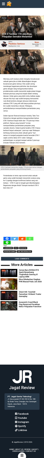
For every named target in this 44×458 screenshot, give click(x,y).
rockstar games (9, 251)
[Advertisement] (22, 213)
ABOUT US (19, 449)
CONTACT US (31, 451)
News (10, 18)
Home (4, 18)
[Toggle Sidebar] (4, 4)
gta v (16, 248)
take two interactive (24, 251)
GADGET (35, 449)
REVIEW (27, 449)
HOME (11, 449)
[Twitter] (14, 238)
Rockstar (23, 248)
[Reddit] (22, 238)
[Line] (7, 242)
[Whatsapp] (29, 238)
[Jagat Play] (9, 4)
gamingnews (8, 248)
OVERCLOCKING (18, 451)
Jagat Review (22, 387)
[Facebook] (7, 238)
